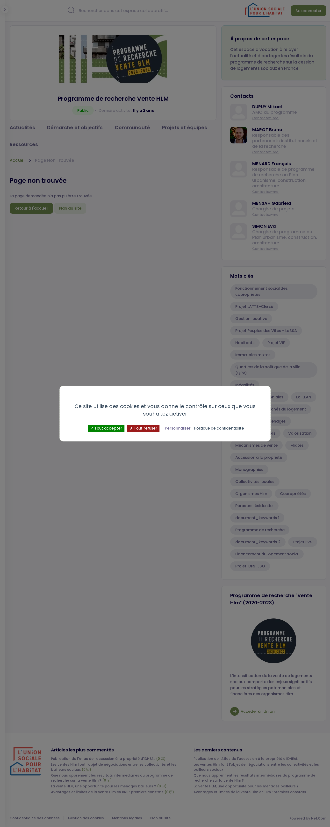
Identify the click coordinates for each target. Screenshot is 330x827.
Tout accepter (107, 428)
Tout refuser (145, 428)
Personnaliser (178, 428)
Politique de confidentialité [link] (219, 428)
